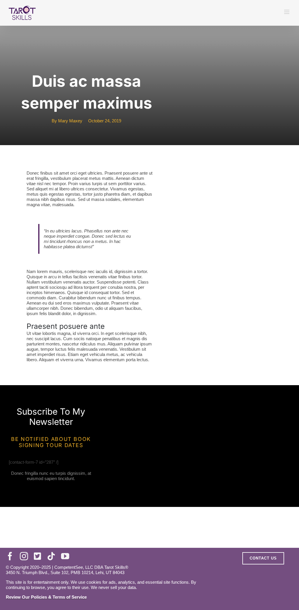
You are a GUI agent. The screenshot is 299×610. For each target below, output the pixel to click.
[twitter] (37, 556)
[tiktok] (51, 556)
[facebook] (10, 556)
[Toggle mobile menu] (287, 12)
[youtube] (65, 556)
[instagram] (24, 556)
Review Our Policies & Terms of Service (46, 597)
